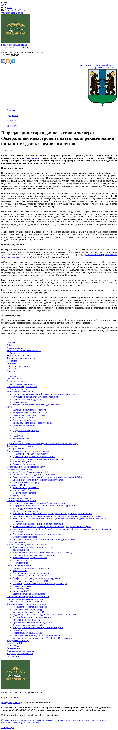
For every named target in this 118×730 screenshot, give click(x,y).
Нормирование (20, 402)
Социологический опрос (25, 537)
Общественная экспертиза (25, 493)
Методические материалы (25, 511)
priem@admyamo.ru (10, 702)
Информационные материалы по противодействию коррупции (44, 505)
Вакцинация (13, 656)
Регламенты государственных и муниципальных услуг (40, 459)
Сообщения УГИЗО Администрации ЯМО (34, 474)
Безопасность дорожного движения (30, 575)
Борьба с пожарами (22, 586)
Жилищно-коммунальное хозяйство (30, 410)
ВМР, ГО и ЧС (20, 570)
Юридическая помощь (18, 640)
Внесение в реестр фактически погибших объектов (38, 480)
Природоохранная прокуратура (28, 609)
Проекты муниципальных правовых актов (28, 451)
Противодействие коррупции (27, 399)
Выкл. (22, 10)
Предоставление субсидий (26, 430)
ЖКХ (9, 407)
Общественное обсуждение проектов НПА (28, 596)
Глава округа (13, 376)
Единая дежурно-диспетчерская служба (32, 568)
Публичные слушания (18, 389)
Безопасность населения (19, 565)
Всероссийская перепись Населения (24, 601)
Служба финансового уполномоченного (32, 617)
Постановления (20, 563)
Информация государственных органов (26, 604)
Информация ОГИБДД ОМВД (27, 632)
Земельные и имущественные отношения (27, 544)
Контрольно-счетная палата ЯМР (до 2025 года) (36, 404)
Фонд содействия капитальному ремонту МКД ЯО (38, 627)
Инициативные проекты (19, 498)
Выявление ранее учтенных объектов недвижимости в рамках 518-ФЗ (47, 477)
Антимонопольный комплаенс (22, 651)
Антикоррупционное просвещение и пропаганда (37, 534)
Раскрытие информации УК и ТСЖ (30, 412)
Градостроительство (17, 542)
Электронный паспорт (24, 417)
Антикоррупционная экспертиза (29, 508)
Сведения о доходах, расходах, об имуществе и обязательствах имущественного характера (57, 516)
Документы (12, 115)
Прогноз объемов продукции (27, 482)
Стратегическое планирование (22, 384)
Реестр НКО (19, 495)
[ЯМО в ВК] (3, 62)
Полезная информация (24, 425)
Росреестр (12, 126)
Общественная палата (17, 366)
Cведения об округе (16, 381)
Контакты (12, 363)
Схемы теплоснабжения (24, 420)
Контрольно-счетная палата (20, 391)
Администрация (15, 348)
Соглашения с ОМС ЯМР (19, 469)
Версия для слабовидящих (14, 44)
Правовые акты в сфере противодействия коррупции (39, 503)
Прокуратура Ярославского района (30, 607)
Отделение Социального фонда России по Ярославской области (44, 614)
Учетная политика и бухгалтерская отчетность (35, 397)
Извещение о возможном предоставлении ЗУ (35, 555)
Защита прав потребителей (20, 653)
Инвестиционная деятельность (22, 386)
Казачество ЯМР (21, 591)
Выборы (11, 353)
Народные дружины (23, 588)
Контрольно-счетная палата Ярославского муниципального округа (45, 394)
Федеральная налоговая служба (28, 625)
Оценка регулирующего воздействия (25, 599)
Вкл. (17, 10)
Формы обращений (22, 461)
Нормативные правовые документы (30, 454)
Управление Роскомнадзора (26, 620)
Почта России (19, 630)
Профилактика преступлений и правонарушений (37, 578)
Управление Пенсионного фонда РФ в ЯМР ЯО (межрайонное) (44, 638)
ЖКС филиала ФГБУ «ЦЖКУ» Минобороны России (38, 635)
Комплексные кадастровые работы (30, 557)
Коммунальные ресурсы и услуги (29, 415)
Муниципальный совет (18, 355)
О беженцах (13, 368)
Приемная (12, 361)
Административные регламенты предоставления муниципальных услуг (42, 443)
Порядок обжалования (24, 464)
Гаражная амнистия (22, 560)
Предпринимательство (18, 448)
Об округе (12, 345)
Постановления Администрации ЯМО (26, 467)
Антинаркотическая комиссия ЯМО (30, 581)
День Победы (13, 645)
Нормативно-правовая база (26, 487)
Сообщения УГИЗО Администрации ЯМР (28, 472)
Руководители (14, 378)
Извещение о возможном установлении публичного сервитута (43, 552)
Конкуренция (13, 648)
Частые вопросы (21, 438)
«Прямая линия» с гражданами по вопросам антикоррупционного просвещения (52, 526)
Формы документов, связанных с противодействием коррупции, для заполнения (52, 513)
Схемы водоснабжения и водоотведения (32, 423)
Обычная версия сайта (12, 13)
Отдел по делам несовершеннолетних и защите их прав (40, 583)
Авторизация (7, 727)
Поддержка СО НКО (17, 485)
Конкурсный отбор (22, 490)
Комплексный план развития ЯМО (24, 350)
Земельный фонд (21, 550)
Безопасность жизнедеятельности (29, 594)
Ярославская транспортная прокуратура (32, 622)
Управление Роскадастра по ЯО (28, 612)
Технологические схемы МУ (21, 446)
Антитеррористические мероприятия (31, 573)
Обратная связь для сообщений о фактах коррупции (38, 524)
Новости (11, 371)
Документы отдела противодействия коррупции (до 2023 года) (44, 539)
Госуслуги (12, 433)
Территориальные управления (22, 358)
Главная (11, 110)
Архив (16, 428)
